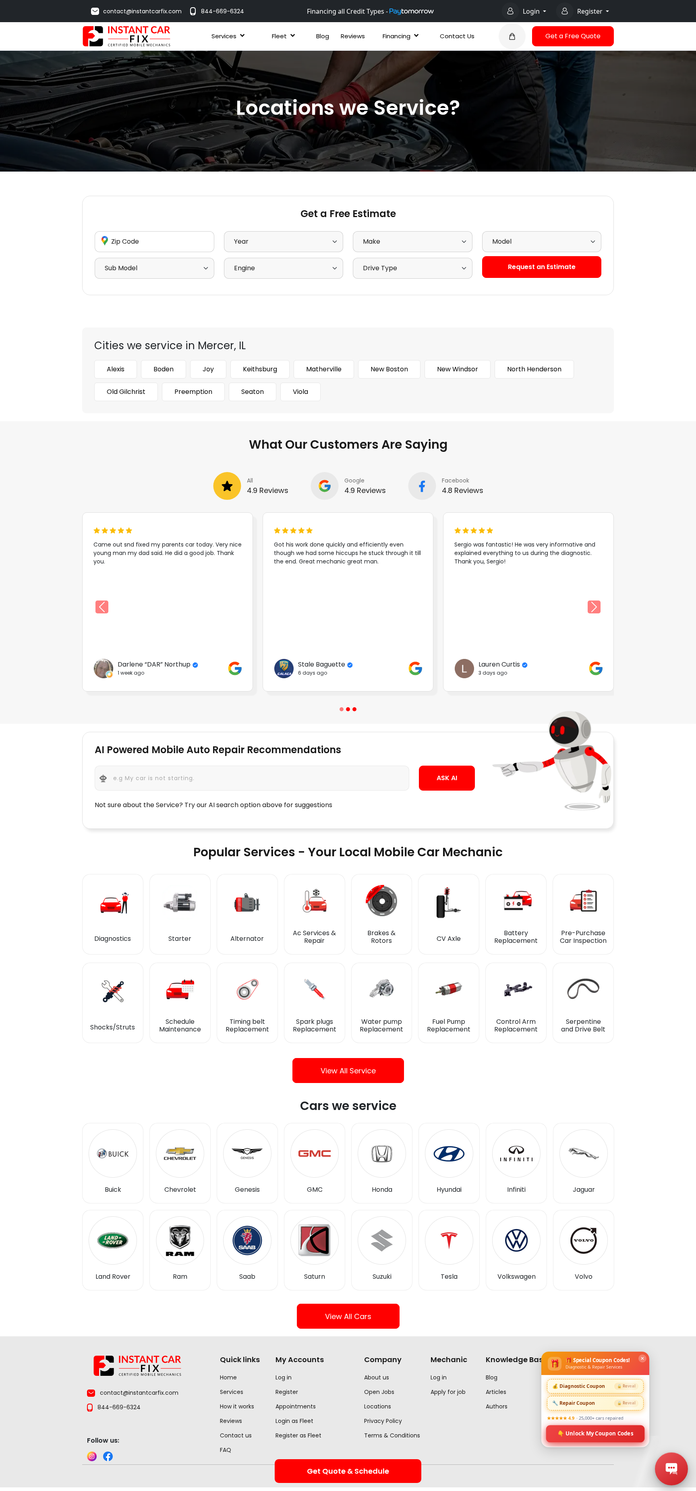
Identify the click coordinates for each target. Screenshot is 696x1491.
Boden (163, 369)
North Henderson (534, 369)
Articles (496, 1392)
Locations (377, 1406)
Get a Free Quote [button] (573, 36)
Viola (300, 391)
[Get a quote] (512, 36)
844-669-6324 (222, 11)
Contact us (236, 1435)
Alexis (115, 369)
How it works (237, 1406)
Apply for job (448, 1392)
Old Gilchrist (126, 391)
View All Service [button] (348, 1071)
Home (228, 1377)
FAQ (225, 1450)
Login (532, 11)
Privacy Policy (383, 1421)
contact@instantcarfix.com (142, 11)
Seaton (252, 391)
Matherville (324, 369)
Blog (322, 36)
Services (223, 36)
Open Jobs (379, 1392)
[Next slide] (594, 607)
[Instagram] (92, 1456)
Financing (396, 36)
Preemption (193, 391)
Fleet (279, 36)
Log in (284, 1377)
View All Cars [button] (348, 1316)
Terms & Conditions (392, 1435)
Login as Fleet (294, 1421)
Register (590, 11)
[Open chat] (671, 1468)
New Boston (389, 369)
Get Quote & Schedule (348, 1471)
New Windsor (457, 369)
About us (376, 1377)
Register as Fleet (298, 1435)
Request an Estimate (542, 266)
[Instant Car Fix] (126, 35)
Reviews (353, 36)
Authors (497, 1406)
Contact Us (457, 36)
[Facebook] (108, 1456)
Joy (208, 369)
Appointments (296, 1406)
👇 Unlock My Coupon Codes (595, 1433)
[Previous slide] (342, 709)
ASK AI (447, 778)
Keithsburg (260, 369)
